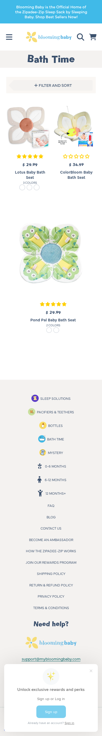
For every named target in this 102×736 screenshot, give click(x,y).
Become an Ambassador (51, 539)
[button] (9, 37)
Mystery (55, 452)
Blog (51, 516)
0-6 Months (55, 466)
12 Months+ (56, 493)
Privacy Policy (51, 596)
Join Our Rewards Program (51, 562)
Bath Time (55, 439)
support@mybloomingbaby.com (51, 658)
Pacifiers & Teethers (55, 411)
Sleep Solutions (55, 398)
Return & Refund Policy (51, 584)
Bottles (55, 425)
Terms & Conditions (51, 607)
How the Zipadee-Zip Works (51, 550)
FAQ (51, 505)
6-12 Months (55, 479)
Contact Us (51, 528)
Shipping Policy (51, 573)
